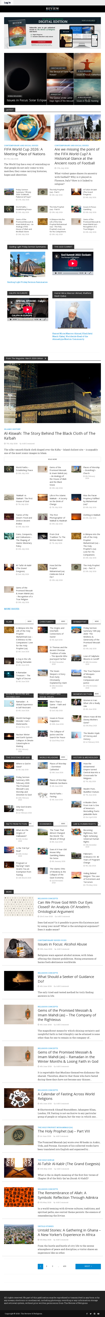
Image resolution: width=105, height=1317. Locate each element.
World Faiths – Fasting (56, 795)
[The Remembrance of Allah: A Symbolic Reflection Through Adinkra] (19, 1196)
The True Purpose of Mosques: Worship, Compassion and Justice (91, 677)
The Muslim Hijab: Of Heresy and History (91, 736)
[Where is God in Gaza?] (9, 765)
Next (87, 1266)
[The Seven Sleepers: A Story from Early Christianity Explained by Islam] (43, 672)
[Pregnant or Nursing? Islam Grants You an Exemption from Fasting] (9, 864)
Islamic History (12, 429)
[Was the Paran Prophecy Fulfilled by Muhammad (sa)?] (76, 497)
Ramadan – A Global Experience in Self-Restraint (24, 704)
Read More (52, 459)
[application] (72, 263)
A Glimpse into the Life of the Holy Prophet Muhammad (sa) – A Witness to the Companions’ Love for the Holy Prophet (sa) (24, 638)
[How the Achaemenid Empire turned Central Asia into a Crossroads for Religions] (76, 769)
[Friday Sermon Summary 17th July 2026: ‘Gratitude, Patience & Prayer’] (9, 191)
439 (64, 1266)
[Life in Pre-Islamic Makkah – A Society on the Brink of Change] (43, 497)
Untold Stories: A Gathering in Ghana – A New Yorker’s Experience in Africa (69, 1232)
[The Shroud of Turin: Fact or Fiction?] (60, 66)
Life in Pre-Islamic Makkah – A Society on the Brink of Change (58, 499)
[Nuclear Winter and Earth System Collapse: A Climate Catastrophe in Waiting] (9, 736)
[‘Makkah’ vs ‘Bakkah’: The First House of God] (9, 497)
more (29, 621)
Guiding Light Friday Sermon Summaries (27, 282)
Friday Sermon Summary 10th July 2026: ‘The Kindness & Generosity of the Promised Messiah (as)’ (91, 637)
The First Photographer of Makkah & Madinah (58, 517)
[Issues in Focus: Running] (87, 92)
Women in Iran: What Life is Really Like (91, 703)
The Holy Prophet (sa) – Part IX (57, 208)
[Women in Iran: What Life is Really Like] (76, 701)
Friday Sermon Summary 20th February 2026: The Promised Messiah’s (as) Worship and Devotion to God (24, 786)
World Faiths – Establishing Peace (24, 208)
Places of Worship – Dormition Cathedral (58, 766)
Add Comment (28, 443)
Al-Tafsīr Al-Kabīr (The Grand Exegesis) (90, 192)
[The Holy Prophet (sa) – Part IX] (43, 208)
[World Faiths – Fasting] (43, 795)
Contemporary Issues (49, 940)
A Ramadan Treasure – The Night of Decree (23, 675)
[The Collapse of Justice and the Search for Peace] (43, 733)
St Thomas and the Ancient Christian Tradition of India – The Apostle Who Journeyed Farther (58, 653)
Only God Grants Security (23, 808)
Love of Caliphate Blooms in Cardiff (91, 657)
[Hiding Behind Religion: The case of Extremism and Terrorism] (76, 874)
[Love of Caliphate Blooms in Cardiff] (76, 657)
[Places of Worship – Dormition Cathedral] (43, 765)
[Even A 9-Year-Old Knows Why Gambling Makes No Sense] (43, 851)
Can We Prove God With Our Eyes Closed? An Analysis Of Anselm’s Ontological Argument (65, 907)
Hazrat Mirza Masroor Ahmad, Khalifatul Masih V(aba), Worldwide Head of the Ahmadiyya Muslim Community (72, 336)
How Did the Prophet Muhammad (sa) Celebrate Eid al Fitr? (57, 571)
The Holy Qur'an (46, 1160)
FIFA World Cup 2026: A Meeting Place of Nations (24, 151)
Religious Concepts (48, 899)
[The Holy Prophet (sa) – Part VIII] (19, 1135)
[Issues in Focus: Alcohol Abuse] (19, 947)
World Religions (14, 96)
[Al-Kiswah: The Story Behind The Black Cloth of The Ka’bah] (52, 392)
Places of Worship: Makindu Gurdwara (58, 781)
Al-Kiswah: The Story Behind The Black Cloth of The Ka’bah (49, 436)
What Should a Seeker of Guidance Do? (66, 979)
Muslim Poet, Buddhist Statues (91, 790)
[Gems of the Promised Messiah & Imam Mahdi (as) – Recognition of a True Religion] (76, 221)
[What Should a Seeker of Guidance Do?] (19, 980)
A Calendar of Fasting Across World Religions (66, 1096)
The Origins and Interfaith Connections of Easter (57, 632)
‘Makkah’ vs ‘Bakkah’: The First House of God (24, 498)
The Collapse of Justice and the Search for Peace (57, 734)
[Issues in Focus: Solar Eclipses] (25, 79)
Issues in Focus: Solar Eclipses (27, 100)
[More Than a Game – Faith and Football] (43, 703)
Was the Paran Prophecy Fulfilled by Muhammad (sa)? (91, 499)
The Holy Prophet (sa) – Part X (57, 191)
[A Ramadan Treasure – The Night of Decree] (9, 674)
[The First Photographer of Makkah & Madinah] (43, 516)
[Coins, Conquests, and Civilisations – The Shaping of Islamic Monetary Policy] (9, 535)
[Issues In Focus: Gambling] (76, 208)
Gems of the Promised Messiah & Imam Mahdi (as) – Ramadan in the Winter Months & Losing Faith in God (68, 1057)
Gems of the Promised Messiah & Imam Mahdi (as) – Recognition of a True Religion (91, 224)
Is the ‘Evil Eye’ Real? (23, 849)
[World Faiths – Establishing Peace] (9, 208)
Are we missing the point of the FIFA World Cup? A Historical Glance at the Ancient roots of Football (77, 156)
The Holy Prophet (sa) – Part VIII (64, 1131)
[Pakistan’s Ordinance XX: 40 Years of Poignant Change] (76, 855)
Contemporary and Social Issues (21, 146)
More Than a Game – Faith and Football (58, 704)
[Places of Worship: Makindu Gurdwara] (43, 781)
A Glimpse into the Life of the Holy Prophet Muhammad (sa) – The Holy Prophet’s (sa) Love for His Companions (58, 225)
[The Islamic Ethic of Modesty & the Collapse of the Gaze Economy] (43, 870)
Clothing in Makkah (91, 514)
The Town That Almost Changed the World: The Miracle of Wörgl (57, 834)
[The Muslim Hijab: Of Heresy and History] (76, 734)
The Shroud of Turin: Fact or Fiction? (62, 73)
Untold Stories (46, 1226)
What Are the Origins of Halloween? (22, 833)
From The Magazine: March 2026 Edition (24, 358)
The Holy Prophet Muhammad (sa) (55, 1128)
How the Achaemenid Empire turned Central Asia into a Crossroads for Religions (91, 771)
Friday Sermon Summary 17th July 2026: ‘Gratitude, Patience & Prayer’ (23, 193)
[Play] (56, 273)
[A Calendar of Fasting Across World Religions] (19, 1097)
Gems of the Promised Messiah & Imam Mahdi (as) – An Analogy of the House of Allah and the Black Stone (24, 225)
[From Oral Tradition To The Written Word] (43, 535)
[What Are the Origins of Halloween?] (9, 831)
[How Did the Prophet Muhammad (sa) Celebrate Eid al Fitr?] (43, 566)
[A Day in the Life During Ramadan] (9, 660)
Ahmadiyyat (56, 94)
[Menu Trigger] (2, 2)
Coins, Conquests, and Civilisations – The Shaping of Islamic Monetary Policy (24, 540)
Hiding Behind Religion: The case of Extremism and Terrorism (91, 877)
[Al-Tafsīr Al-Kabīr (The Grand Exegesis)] (76, 191)
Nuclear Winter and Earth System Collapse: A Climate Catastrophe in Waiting (24, 740)
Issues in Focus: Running (87, 100)
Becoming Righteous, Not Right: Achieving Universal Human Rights (91, 836)
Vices (63, 940)
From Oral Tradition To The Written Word (57, 537)
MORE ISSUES (11, 608)
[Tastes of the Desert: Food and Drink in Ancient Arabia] (9, 516)
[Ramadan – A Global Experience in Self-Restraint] (9, 703)
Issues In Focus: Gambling (89, 208)
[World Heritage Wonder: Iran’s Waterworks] (9, 719)
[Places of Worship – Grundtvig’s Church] (76, 468)
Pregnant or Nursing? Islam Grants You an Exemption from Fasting (23, 869)
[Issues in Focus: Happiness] (43, 719)
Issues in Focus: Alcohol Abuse (62, 944)
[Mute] (85, 273)
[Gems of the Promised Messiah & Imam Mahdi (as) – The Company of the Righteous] (19, 1014)
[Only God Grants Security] (9, 808)
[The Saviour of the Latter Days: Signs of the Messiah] (60, 92)
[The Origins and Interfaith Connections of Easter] (43, 629)
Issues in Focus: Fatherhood (89, 74)
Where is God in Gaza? (23, 765)
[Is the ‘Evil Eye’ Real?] (9, 849)
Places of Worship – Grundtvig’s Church (91, 470)
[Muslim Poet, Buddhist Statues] (76, 790)
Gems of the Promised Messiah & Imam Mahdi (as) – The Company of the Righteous (67, 1015)
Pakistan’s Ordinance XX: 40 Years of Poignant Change (91, 858)
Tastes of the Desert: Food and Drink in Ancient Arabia (24, 519)
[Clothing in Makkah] (76, 516)
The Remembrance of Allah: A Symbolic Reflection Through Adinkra (68, 1195)
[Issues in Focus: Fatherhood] (87, 66)
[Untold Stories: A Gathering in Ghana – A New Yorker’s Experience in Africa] (19, 1233)
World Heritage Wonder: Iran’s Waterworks (23, 721)
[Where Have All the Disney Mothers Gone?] (76, 718)
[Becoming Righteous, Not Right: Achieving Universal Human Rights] (76, 831)
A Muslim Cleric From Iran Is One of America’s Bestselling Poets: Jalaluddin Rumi (91, 808)
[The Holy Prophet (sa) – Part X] (43, 191)
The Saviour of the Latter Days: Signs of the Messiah (61, 99)
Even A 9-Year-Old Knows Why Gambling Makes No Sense (58, 853)
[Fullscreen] (90, 273)
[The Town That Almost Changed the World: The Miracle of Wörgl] (43, 831)
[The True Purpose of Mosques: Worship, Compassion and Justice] (76, 672)
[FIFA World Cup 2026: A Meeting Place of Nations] (27, 127)
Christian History (58, 68)
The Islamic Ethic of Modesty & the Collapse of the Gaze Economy (58, 873)
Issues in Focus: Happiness (57, 719)
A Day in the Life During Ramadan (23, 660)
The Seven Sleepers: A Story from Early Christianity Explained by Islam (58, 677)
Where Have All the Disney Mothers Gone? (92, 719)
